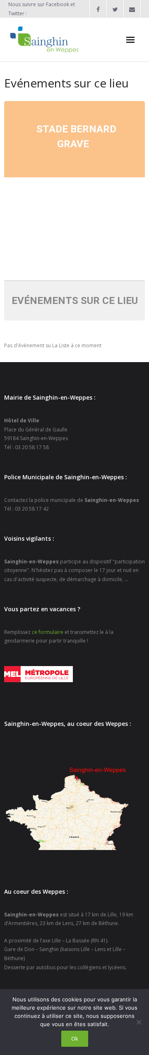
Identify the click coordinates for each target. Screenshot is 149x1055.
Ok (74, 1038)
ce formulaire (47, 632)
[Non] (139, 1022)
